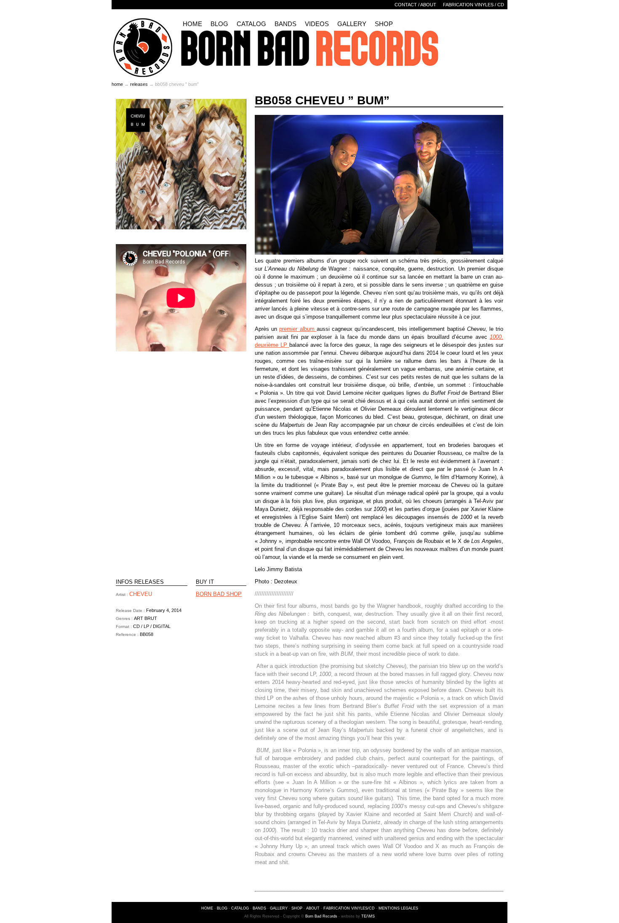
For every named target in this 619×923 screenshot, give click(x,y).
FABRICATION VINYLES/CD (349, 908)
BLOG (222, 908)
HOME (207, 908)
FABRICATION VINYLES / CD (473, 4)
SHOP (296, 908)
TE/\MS (368, 916)
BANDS (259, 908)
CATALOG (240, 908)
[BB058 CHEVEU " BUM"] (181, 227)
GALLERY (279, 908)
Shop (384, 23)
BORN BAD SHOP (219, 594)
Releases (139, 84)
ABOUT (313, 908)
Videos (317, 23)
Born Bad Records (321, 916)
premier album (297, 329)
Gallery (351, 23)
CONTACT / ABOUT (415, 4)
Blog (219, 23)
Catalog (251, 23)
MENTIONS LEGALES (398, 908)
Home (192, 23)
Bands (285, 23)
